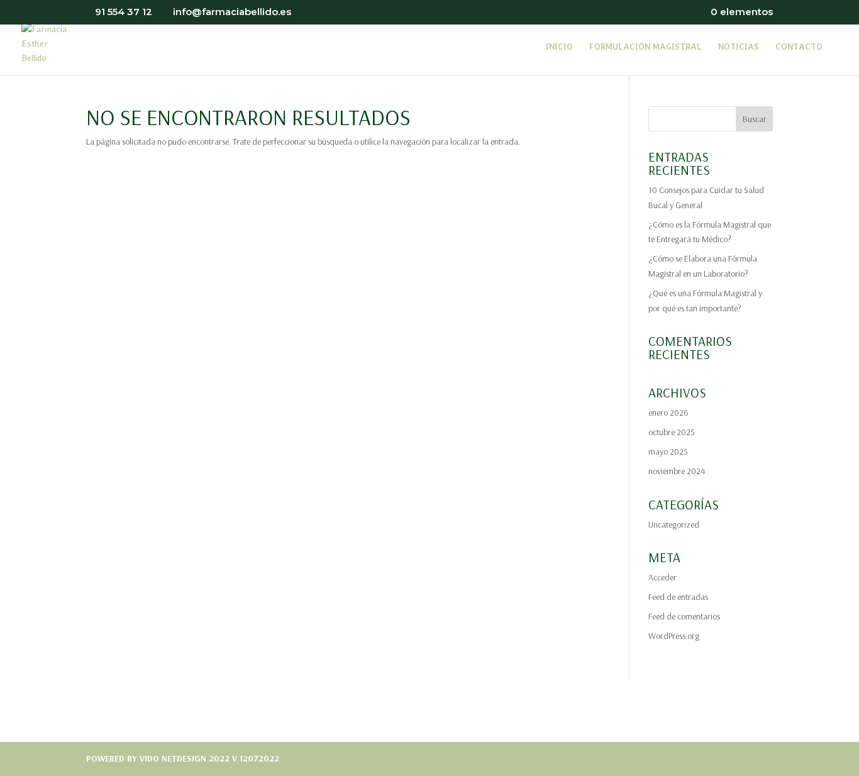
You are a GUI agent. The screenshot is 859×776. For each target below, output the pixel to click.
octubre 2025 (671, 432)
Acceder (662, 577)
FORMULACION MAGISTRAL (645, 47)
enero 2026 (668, 412)
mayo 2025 (668, 451)
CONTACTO (799, 47)
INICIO (559, 47)
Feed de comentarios (684, 616)
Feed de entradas (678, 596)
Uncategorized (673, 524)
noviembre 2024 (676, 471)
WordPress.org (673, 635)
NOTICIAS (738, 47)
